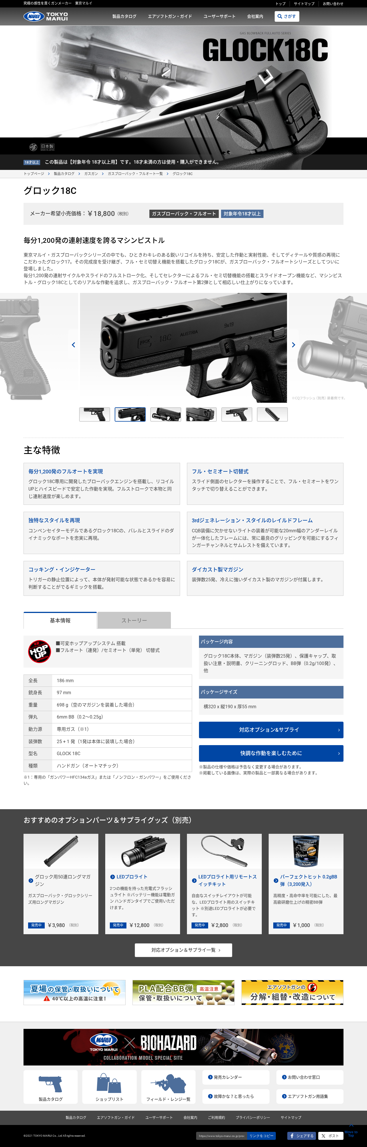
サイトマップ (304, 4)
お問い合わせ (333, 4)
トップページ (34, 174)
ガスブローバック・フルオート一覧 (135, 174)
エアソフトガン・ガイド (170, 16)
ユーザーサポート (220, 16)
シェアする (305, 1136)
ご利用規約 (216, 1118)
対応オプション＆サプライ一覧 (183, 950)
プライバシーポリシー (253, 1118)
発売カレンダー (228, 1077)
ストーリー (134, 621)
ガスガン (91, 174)
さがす (290, 16)
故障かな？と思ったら (234, 1096)
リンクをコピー (261, 1136)
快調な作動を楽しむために (271, 753)
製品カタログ (124, 16)
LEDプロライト (132, 877)
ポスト (334, 1136)
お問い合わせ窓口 (304, 1077)
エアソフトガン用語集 (308, 1096)
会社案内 (255, 16)
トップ (280, 4)
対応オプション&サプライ (269, 730)
